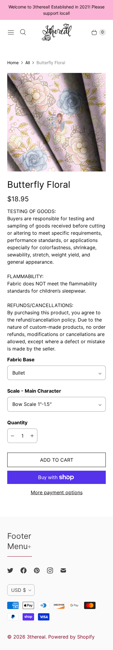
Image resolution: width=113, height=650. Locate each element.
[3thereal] (57, 32)
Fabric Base (21, 359)
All (27, 62)
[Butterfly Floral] (56, 122)
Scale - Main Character (34, 391)
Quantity (17, 422)
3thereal (36, 637)
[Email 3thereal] (67, 570)
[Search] (23, 32)
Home (13, 62)
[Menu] (11, 32)
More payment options (57, 492)
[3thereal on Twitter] (13, 570)
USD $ (18, 590)
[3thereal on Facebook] (27, 570)
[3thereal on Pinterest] (40, 570)
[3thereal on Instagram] (53, 570)
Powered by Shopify (71, 637)
